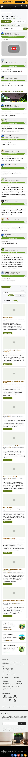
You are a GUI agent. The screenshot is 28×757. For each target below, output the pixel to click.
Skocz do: (23, 290)
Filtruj (19, 25)
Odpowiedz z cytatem (12, 36)
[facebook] (12, 755)
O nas (4, 680)
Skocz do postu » (7, 333)
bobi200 (7, 272)
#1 (9, 39)
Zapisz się (22, 723)
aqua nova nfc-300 (11, 446)
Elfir (5, 150)
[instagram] (22, 756)
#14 (9, 278)
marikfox (7, 77)
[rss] (25, 756)
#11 (10, 225)
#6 (10, 142)
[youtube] (18, 756)
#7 (9, 156)
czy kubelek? (9, 538)
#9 (10, 185)
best (6, 249)
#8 (9, 171)
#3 (9, 83)
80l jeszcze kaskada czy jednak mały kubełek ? (12, 570)
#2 (10, 69)
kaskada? (7, 507)
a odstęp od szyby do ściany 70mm (13, 381)
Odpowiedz (7, 21)
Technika (6, 9)
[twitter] (15, 756)
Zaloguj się (3, 25)
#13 (10, 255)
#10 (10, 207)
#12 (9, 241)
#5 (9, 126)
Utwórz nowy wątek (20, 21)
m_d (14, 674)
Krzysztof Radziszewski (7, 62)
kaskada (7, 415)
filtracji (21, 189)
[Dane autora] (26, 37)
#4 (10, 111)
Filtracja (11, 9)
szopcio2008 (8, 33)
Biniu (6, 119)
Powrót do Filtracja (7, 13)
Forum (2, 9)
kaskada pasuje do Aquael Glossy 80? (12, 350)
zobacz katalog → (19, 2)
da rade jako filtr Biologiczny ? (13, 601)
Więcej (20, 730)
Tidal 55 (8, 317)
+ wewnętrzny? (10, 477)
